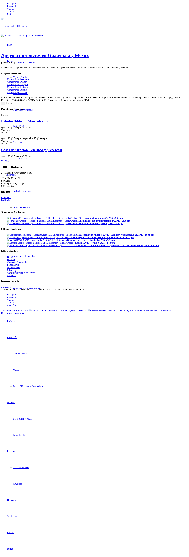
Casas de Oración (15, 273)
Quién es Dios (13, 267)
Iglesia (10, 257)
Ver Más (5, 161)
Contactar (11, 275)
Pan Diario (6, 197)
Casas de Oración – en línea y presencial (31, 150)
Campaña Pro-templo (17, 262)
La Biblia (5, 200)
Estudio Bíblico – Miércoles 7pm (25, 121)
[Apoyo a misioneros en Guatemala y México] (22, 35)
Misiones (11, 270)
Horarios (11, 259)
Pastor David (13, 265)
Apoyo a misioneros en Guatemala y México (45, 55)
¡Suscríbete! (6, 287)
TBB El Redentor (26, 62)
